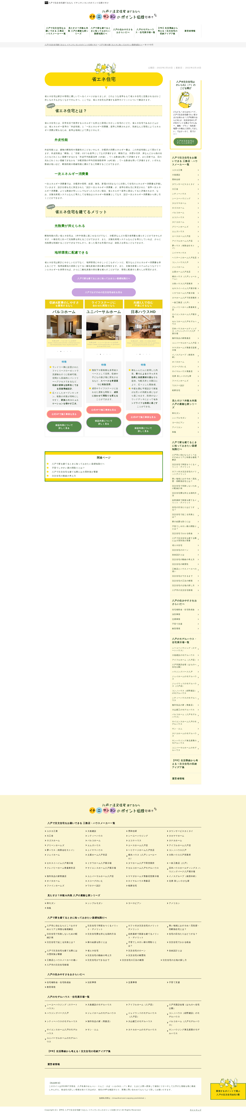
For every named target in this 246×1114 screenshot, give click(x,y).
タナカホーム (178, 222)
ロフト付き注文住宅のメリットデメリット (184, 473)
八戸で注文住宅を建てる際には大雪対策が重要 (75, 472)
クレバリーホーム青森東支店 (184, 308)
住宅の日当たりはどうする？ (183, 508)
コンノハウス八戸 (180, 262)
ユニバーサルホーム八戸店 (184, 343)
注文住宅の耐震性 (180, 564)
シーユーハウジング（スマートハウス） (184, 649)
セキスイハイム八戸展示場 (184, 288)
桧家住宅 (176, 390)
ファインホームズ (180, 381)
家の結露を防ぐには (181, 522)
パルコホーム (178, 213)
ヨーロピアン (178, 423)
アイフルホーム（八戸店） (184, 660)
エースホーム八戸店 (181, 236)
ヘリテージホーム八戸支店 (184, 258)
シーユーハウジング (181, 198)
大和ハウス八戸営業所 (182, 284)
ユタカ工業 (177, 170)
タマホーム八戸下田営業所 (184, 298)
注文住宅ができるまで (182, 576)
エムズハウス (178, 231)
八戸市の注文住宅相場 (182, 590)
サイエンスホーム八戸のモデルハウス (184, 722)
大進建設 (176, 175)
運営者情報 (178, 778)
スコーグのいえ (179, 367)
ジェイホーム (178, 267)
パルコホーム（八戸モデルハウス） (184, 715)
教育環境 (176, 628)
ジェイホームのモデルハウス (184, 677)
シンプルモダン (179, 418)
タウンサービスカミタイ (183, 184)
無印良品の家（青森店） (183, 705)
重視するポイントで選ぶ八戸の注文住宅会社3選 (228, 1093)
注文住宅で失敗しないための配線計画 (184, 487)
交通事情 (176, 619)
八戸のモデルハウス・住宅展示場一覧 (184, 640)
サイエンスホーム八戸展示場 (184, 315)
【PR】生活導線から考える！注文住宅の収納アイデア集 (185, 763)
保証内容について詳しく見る (64, 426)
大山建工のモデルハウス (183, 710)
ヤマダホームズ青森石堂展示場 (184, 349)
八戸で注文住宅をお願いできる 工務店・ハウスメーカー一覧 (185, 161)
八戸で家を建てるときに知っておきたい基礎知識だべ (103, 278)
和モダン (176, 413)
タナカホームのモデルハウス (184, 734)
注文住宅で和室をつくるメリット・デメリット (184, 465)
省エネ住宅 (177, 545)
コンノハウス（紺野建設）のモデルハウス (184, 692)
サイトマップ (195, 1110)
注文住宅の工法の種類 (182, 581)
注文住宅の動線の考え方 (64, 476)
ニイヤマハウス (179, 253)
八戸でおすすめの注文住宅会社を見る (103, 292)
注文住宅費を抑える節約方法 (184, 494)
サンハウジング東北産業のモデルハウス (184, 741)
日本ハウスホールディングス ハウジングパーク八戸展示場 (184, 331)
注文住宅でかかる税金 (182, 533)
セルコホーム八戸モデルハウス (184, 322)
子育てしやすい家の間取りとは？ (68, 468)
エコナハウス (178, 217)
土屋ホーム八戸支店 (181, 272)
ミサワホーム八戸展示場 (183, 293)
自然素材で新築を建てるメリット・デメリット (184, 501)
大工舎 (175, 189)
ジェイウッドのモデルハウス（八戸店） (184, 684)
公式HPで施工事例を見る (64, 414)
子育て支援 (177, 624)
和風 (174, 432)
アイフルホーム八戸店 (182, 241)
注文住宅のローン (180, 550)
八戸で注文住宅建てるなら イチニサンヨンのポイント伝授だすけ (79, 3)
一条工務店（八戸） (181, 302)
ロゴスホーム (178, 208)
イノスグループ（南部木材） (183, 356)
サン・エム (177, 729)
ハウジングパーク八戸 (182, 672)
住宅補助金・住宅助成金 (183, 609)
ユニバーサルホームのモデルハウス (184, 749)
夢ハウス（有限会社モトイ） (183, 247)
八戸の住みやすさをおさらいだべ (184, 602)
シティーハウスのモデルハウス (184, 699)
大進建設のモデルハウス (183, 655)
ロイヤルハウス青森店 (182, 371)
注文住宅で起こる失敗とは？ (183, 515)
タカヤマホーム (179, 203)
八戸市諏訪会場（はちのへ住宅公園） (184, 665)
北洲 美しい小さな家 (181, 376)
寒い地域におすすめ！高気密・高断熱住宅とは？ (184, 480)
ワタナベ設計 (178, 385)
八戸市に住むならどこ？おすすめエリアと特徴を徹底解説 (184, 457)
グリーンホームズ (180, 227)
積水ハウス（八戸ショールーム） (184, 277)
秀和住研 (176, 179)
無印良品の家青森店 (181, 338)
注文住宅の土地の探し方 (183, 585)
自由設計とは (178, 555)
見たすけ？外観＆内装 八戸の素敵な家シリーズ (184, 404)
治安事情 (176, 614)
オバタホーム (178, 362)
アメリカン (177, 427)
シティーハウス (179, 194)
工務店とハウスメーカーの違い (184, 570)
